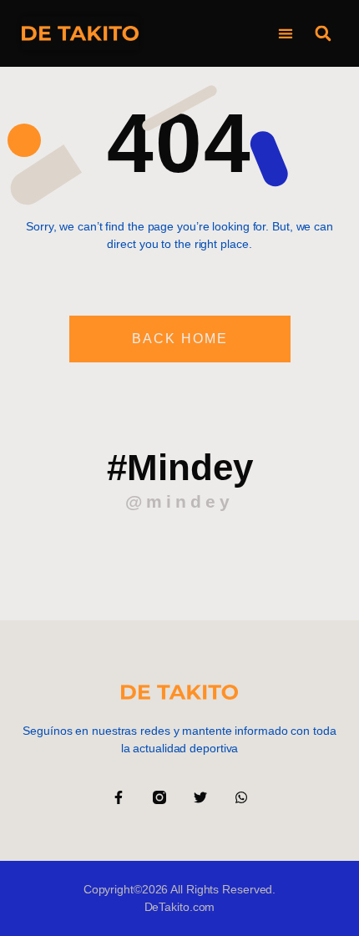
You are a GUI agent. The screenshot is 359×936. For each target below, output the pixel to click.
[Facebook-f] (118, 797)
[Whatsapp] (241, 797)
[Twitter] (200, 797)
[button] (285, 34)
